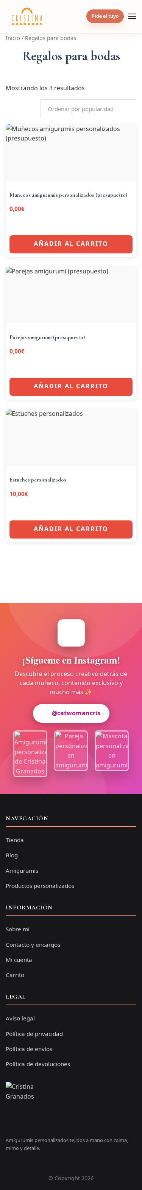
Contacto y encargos (33, 944)
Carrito (15, 975)
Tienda (15, 840)
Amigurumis (22, 870)
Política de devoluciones (38, 1064)
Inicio (13, 38)
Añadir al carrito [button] (71, 243)
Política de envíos (29, 1049)
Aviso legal (20, 1018)
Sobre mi (18, 929)
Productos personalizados (40, 885)
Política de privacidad (34, 1033)
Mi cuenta (19, 959)
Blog (12, 855)
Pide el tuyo (105, 16)
